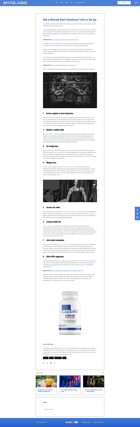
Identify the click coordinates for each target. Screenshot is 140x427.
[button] (137, 2)
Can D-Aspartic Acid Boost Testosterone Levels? (69, 390)
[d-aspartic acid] (70, 381)
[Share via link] (54, 363)
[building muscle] (93, 381)
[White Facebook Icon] (137, 210)
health (51, 357)
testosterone (58, 357)
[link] (135, 2)
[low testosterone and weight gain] (46, 381)
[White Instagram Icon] (137, 213)
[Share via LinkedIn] (51, 363)
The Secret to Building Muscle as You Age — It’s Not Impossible (93, 390)
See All (102, 372)
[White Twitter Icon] (137, 217)
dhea (64, 357)
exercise (46, 357)
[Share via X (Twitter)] (47, 363)
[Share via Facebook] (43, 363)
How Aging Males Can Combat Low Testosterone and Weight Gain (45, 390)
